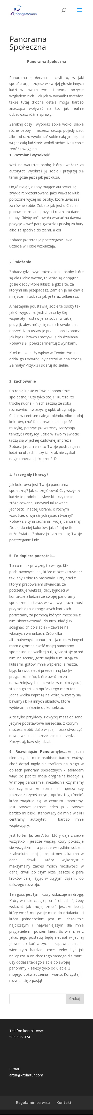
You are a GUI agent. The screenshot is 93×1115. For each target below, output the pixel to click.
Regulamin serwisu (33, 1102)
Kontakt (64, 1102)
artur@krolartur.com (26, 1075)
